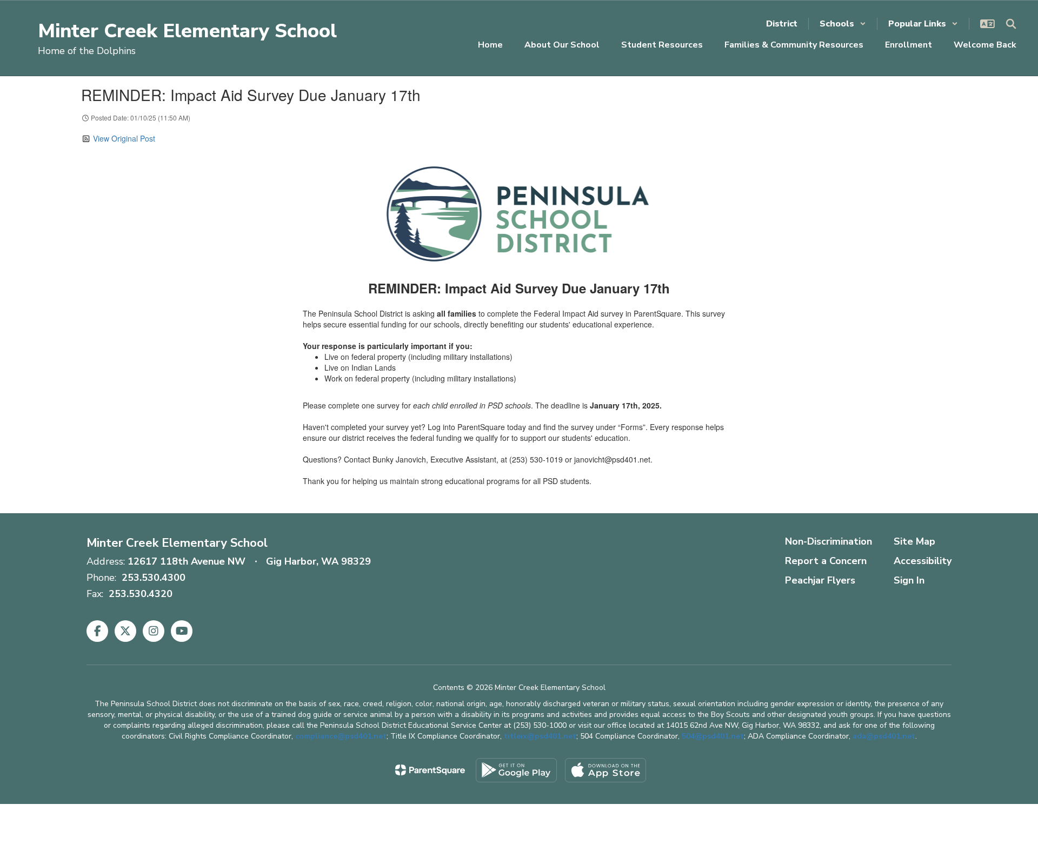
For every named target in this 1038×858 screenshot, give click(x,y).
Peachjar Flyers (820, 580)
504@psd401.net (713, 736)
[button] (843, 24)
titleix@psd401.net (540, 736)
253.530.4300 (153, 577)
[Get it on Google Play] (516, 770)
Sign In (909, 580)
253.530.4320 (140, 593)
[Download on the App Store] (605, 770)
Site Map (914, 541)
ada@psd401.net (884, 736)
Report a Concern (826, 560)
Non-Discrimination (828, 541)
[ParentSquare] (430, 770)
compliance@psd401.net (341, 736)
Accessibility (923, 560)
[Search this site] (1011, 23)
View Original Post (124, 138)
